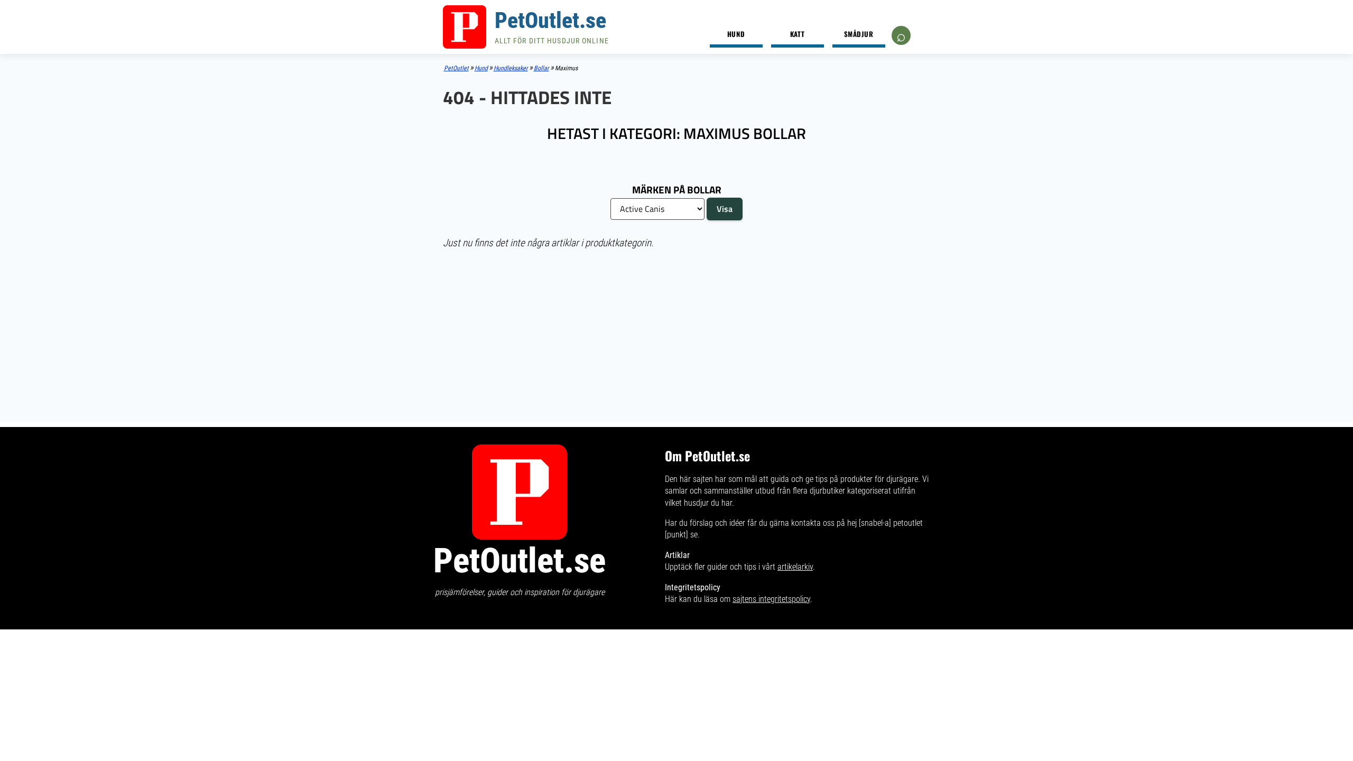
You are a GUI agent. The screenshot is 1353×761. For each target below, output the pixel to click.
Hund (736, 34)
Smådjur (859, 34)
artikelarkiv (795, 567)
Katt (797, 34)
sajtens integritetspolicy (771, 599)
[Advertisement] (677, 335)
